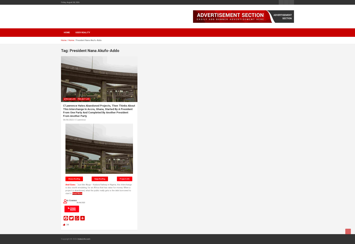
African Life (69, 99)
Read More (77, 193)
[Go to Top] (348, 231)
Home (67, 32)
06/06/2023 (68, 120)
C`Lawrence (80, 120)
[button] (74, 179)
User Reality (82, 32)
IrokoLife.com (78, 15)
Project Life (83, 99)
